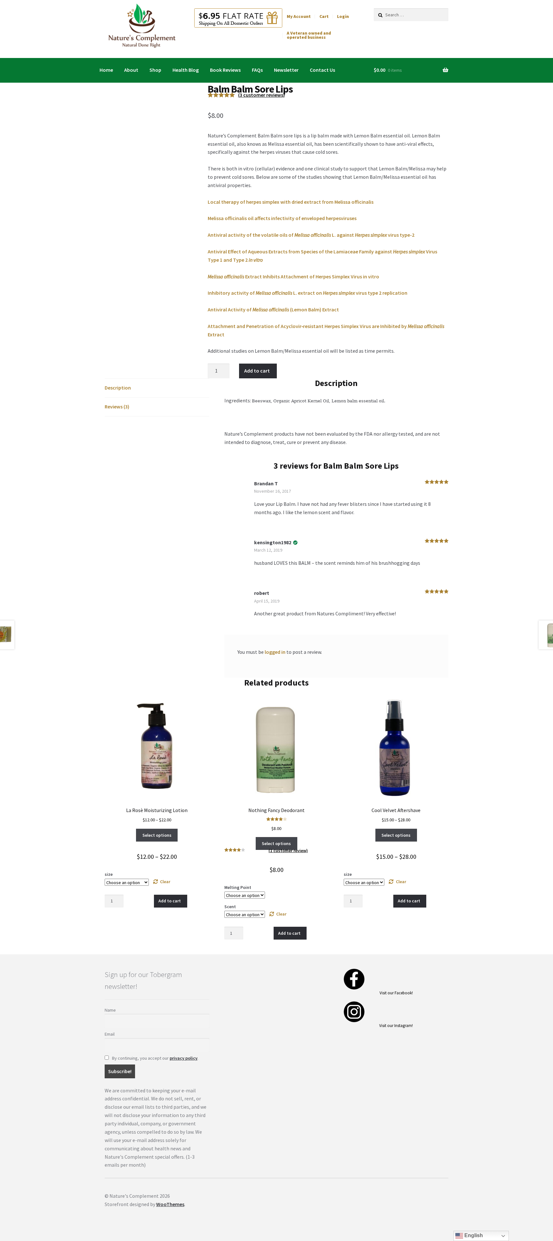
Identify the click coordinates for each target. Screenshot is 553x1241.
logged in (275, 652)
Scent (230, 906)
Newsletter (286, 70)
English (473, 1235)
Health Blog (185, 70)
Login (343, 16)
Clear (165, 881)
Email (110, 1034)
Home (106, 70)
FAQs (257, 70)
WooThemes (170, 1204)
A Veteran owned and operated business (309, 35)
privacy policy (183, 1058)
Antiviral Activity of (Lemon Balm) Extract (273, 309)
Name (110, 1010)
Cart (324, 16)
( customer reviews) (261, 95)
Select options (157, 835)
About (131, 70)
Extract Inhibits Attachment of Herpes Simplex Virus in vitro (293, 276)
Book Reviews (225, 70)
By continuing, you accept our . (154, 1058)
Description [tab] (118, 387)
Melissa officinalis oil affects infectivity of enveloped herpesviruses (282, 218)
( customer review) (288, 850)
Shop (155, 70)
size (109, 874)
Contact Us (322, 70)
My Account (299, 16)
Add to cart (257, 370)
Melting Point (237, 887)
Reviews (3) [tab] (117, 406)
